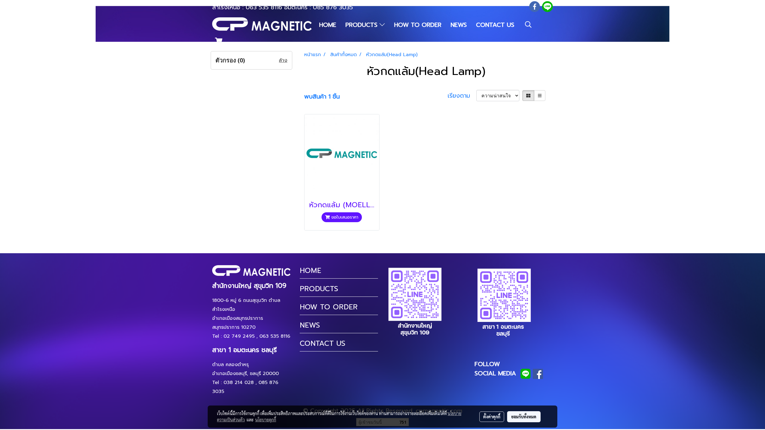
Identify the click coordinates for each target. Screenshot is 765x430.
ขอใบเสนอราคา (344, 217)
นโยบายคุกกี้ (265, 419)
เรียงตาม (462, 95)
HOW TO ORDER (417, 24)
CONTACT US (495, 24)
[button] (528, 24)
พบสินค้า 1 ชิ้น (322, 96)
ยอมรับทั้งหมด (523, 416)
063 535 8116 (264, 7)
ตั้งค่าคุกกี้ (491, 416)
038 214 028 (239, 382)
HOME (327, 24)
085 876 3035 (333, 7)
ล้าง (283, 60)
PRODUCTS (362, 24)
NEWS (459, 24)
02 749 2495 (239, 336)
